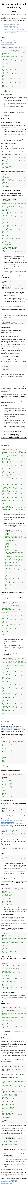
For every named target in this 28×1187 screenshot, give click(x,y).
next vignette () (9, 1181)
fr (25, 14)
